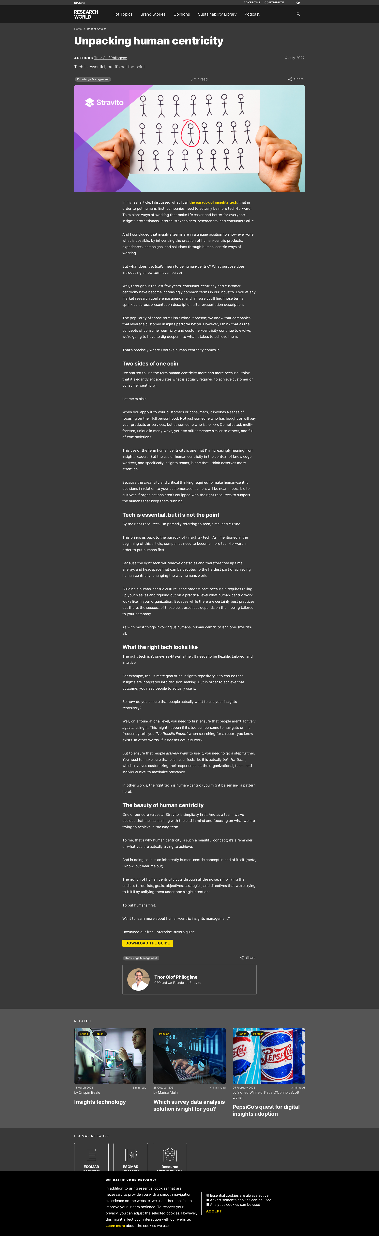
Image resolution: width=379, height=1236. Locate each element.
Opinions (182, 14)
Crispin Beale (89, 1092)
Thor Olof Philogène (110, 58)
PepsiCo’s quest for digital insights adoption (266, 1110)
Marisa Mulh (168, 1092)
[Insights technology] (110, 1056)
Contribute (274, 2)
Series (84, 1033)
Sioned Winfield (250, 1092)
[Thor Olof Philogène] (138, 979)
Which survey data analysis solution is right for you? (189, 1105)
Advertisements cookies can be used (240, 1200)
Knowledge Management (93, 79)
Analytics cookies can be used (235, 1204)
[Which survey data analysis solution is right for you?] (189, 1056)
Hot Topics (122, 14)
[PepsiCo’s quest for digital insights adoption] (269, 1056)
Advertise (252, 2)
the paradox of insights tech (213, 202)
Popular (99, 1033)
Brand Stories (153, 14)
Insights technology (100, 1102)
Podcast (252, 14)
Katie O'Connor (276, 1092)
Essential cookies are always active (239, 1195)
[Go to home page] (86, 14)
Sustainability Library (217, 14)
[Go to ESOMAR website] (79, 3)
